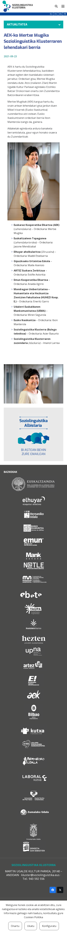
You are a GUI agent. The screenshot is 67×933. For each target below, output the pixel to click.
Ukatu (30, 926)
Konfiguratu (49, 926)
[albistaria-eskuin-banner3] (33, 428)
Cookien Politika (33, 917)
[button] (56, 6)
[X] (60, 890)
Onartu (15, 926)
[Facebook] (53, 890)
